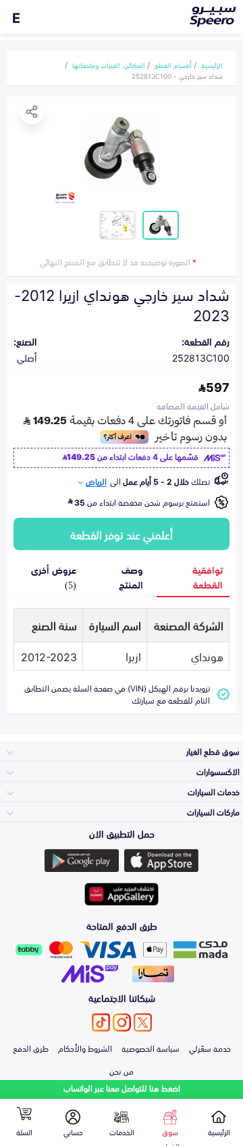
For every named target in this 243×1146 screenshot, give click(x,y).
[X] (143, 1022)
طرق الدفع (31, 1048)
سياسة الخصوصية (151, 1048)
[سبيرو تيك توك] (101, 1022)
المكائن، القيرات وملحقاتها (108, 64)
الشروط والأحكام (85, 1048)
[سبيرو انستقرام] (122, 1022)
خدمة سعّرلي (210, 1048)
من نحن (121, 1071)
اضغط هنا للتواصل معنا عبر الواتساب (121, 1088)
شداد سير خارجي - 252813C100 (177, 75)
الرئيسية (212, 64)
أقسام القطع (173, 64)
